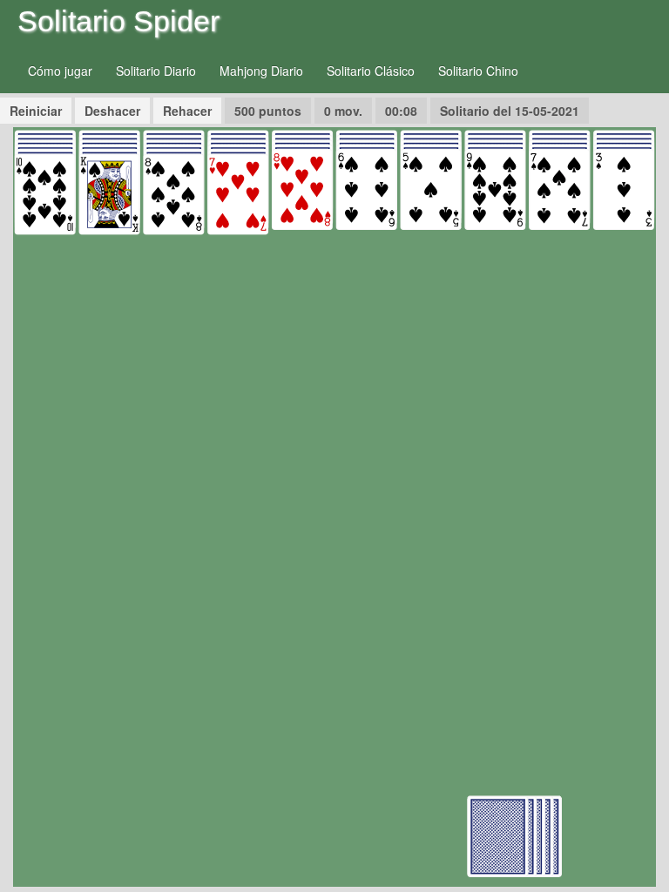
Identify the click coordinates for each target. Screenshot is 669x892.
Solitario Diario (156, 70)
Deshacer (112, 110)
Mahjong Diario (261, 70)
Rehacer (187, 110)
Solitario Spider (118, 20)
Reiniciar (36, 110)
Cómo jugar (60, 70)
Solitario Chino (478, 70)
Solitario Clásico (371, 70)
